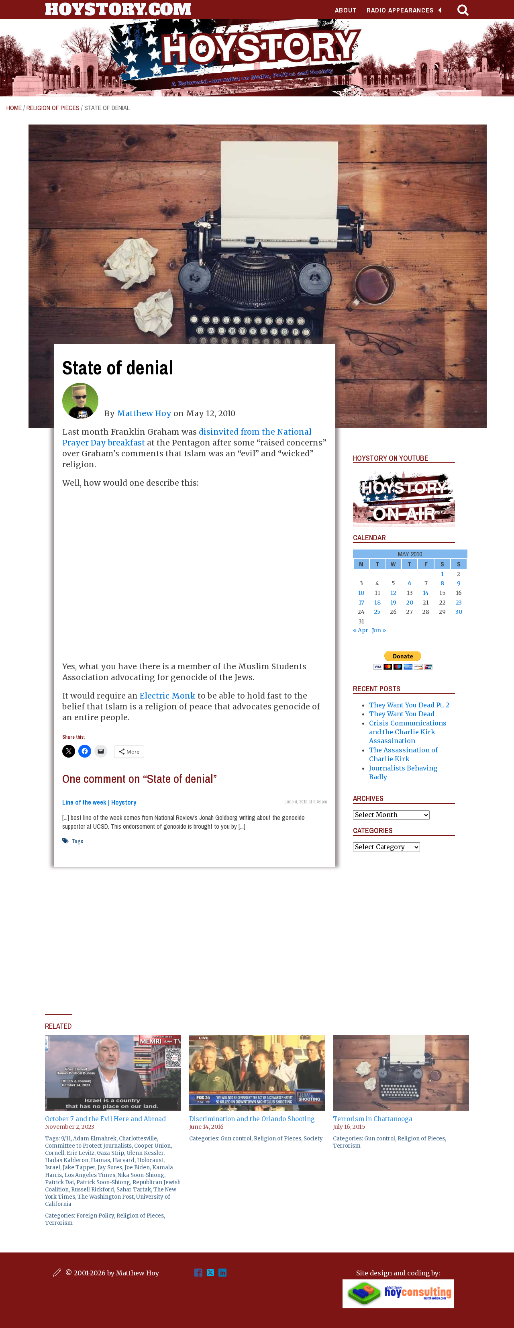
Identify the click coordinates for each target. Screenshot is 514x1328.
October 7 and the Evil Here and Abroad (105, 1119)
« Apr (360, 630)
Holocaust (150, 1160)
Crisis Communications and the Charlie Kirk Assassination (408, 732)
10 (361, 593)
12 (393, 593)
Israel (52, 1167)
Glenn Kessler (144, 1153)
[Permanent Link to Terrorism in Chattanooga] (401, 1040)
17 (361, 602)
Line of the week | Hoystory (99, 802)
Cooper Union (152, 1145)
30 (458, 611)
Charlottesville (138, 1138)
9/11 (66, 1138)
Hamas (100, 1160)
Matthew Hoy (144, 413)
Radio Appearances (400, 10)
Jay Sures (110, 1167)
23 (459, 602)
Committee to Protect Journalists (88, 1145)
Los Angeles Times (89, 1175)
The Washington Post (106, 1196)
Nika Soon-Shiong (141, 1175)
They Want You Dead (401, 714)
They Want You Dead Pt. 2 (409, 705)
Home (14, 107)
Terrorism (59, 1223)
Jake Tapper (79, 1167)
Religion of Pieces (53, 107)
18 (377, 602)
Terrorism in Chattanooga (372, 1119)
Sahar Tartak (133, 1189)
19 (393, 602)
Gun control (235, 1138)
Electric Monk (168, 696)
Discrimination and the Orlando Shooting (252, 1119)
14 (426, 593)
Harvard (123, 1160)
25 (377, 611)
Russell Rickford (92, 1189)
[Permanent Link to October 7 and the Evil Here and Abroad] (113, 1040)
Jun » (379, 630)
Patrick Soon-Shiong (103, 1182)
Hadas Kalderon (66, 1160)
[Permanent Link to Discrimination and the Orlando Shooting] (257, 1040)
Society (313, 1138)
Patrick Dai (59, 1182)
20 (409, 602)
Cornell (54, 1153)
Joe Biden (137, 1167)
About (346, 10)
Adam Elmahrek (94, 1138)
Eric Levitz (80, 1153)
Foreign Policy (95, 1215)
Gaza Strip (110, 1153)
